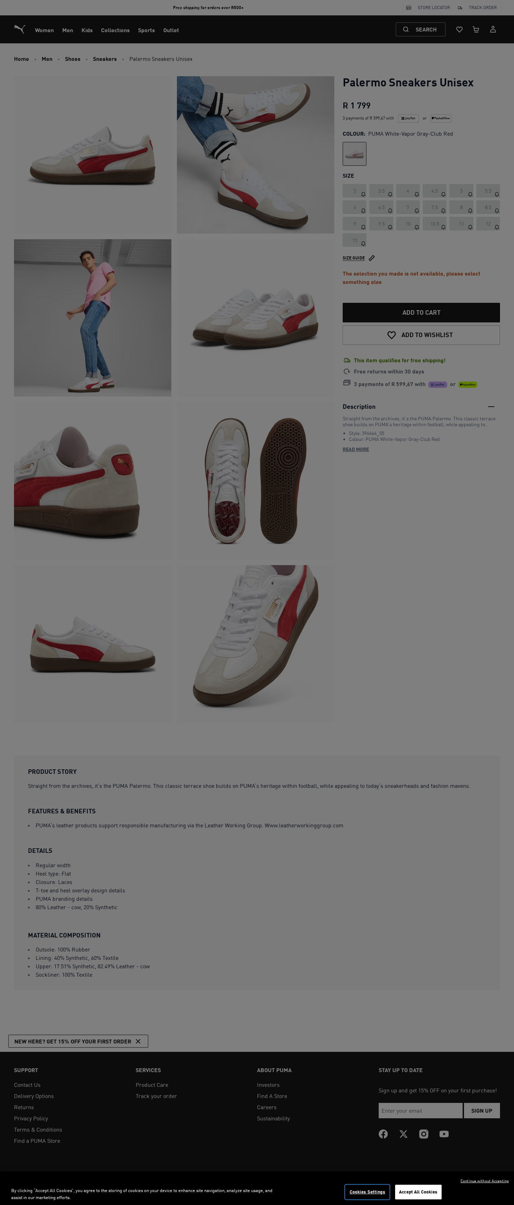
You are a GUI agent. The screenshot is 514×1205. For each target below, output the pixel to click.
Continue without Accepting (485, 1180)
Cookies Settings (367, 1192)
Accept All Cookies (418, 1192)
